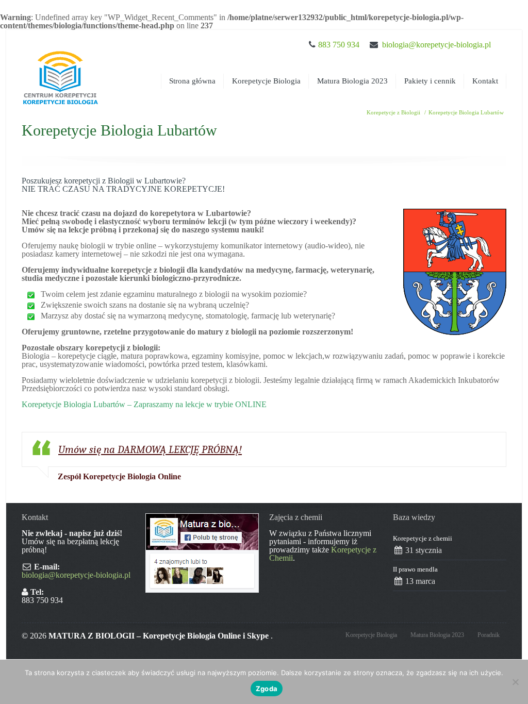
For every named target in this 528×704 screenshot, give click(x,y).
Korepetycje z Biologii (393, 112)
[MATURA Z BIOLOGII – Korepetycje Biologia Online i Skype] (60, 68)
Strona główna (192, 81)
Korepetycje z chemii (422, 538)
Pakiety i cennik (430, 81)
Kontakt (485, 81)
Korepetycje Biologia (266, 81)
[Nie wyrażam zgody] (515, 682)
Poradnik (488, 635)
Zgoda (266, 688)
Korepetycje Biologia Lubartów (466, 112)
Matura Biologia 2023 (352, 81)
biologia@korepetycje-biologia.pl (436, 44)
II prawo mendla (415, 569)
